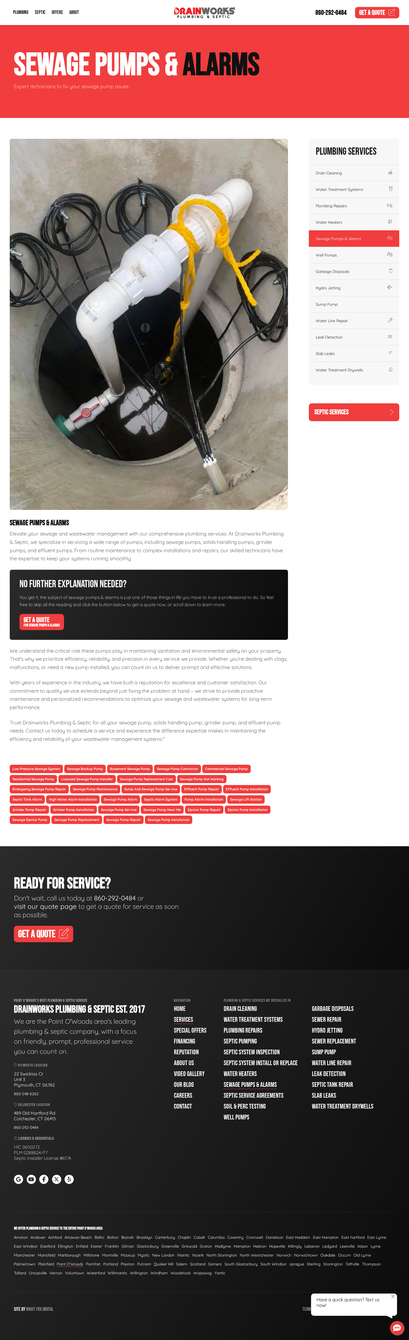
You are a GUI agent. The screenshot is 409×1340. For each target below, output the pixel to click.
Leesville (347, 1246)
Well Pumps (326, 255)
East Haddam (298, 1237)
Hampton (242, 1246)
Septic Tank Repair (332, 1085)
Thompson (371, 1264)
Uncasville (38, 1272)
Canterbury (165, 1237)
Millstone (91, 1255)
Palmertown (24, 1264)
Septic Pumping (240, 1041)
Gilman (128, 1246)
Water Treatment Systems (339, 189)
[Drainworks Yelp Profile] (69, 1179)
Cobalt (199, 1237)
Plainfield (46, 1264)
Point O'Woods (70, 1264)
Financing (184, 1041)
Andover (38, 1237)
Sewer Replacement (334, 1041)
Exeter (96, 1246)
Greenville (170, 1246)
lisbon (363, 1246)
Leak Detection (329, 337)
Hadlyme (223, 1246)
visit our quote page (45, 906)
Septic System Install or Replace (261, 1063)
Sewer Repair (326, 1020)
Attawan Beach (78, 1237)
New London (163, 1255)
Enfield (82, 1246)
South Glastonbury (241, 1264)
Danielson (274, 1237)
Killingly (295, 1246)
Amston (21, 1237)
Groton (206, 1246)
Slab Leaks (325, 353)
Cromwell (254, 1237)
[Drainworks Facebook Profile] (43, 1179)
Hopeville (277, 1246)
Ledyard (329, 1246)
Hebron (259, 1246)
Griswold (189, 1246)
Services (183, 1020)
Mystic (143, 1255)
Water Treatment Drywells (339, 369)
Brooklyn (144, 1237)
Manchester (24, 1255)
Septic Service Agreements (254, 1096)
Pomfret (93, 1264)
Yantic (220, 1272)
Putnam (144, 1264)
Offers (57, 13)
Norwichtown (306, 1255)
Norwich (284, 1255)
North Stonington (221, 1255)
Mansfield (46, 1255)
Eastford (47, 1246)
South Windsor (273, 1264)
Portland (110, 1264)
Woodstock (181, 1272)
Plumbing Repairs (331, 205)
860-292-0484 (331, 13)
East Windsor (26, 1246)
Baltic (99, 1237)
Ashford (55, 1237)
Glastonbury (148, 1246)
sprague (296, 1264)
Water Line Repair (332, 320)
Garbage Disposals (332, 271)
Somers (215, 1264)
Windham (159, 1272)
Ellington (65, 1246)
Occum (344, 1255)
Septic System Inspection (252, 1052)
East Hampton (326, 1237)
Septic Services (331, 412)
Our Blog (184, 1085)
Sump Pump (326, 304)
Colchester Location (33, 1104)
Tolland (20, 1272)
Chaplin (184, 1237)
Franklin (112, 1246)
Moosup (128, 1255)
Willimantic (117, 1272)
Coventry (235, 1237)
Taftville (352, 1264)
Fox (39, 1309)
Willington (139, 1272)
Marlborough (69, 1255)
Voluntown (74, 1272)
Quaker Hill (163, 1264)
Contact (183, 1106)
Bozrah (127, 1237)
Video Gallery (189, 1074)
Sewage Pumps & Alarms (338, 238)
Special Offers (190, 1030)
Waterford (96, 1272)
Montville (110, 1255)
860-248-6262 (26, 1094)
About (74, 13)
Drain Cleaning (329, 173)
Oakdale (328, 1255)
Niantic (183, 1255)
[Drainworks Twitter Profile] (56, 1179)
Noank (198, 1255)
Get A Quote (42, 622)
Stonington (333, 1264)
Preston (127, 1264)
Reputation (186, 1052)
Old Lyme (362, 1255)
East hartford (352, 1237)
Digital (48, 1309)
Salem (181, 1264)
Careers (183, 1096)
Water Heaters (329, 222)
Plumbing (20, 13)
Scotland (197, 1264)
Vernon (56, 1272)
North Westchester (257, 1255)
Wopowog (202, 1272)
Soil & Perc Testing (245, 1106)
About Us (184, 1063)
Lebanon (312, 1246)
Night (30, 1309)
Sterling (314, 1264)
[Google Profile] (18, 1179)
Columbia (216, 1237)
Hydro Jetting (328, 287)
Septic (40, 13)
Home (180, 1009)
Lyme (376, 1246)
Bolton (113, 1237)
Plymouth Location (32, 1065)
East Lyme (376, 1237)
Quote (372, 13)
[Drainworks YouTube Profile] (31, 1179)
